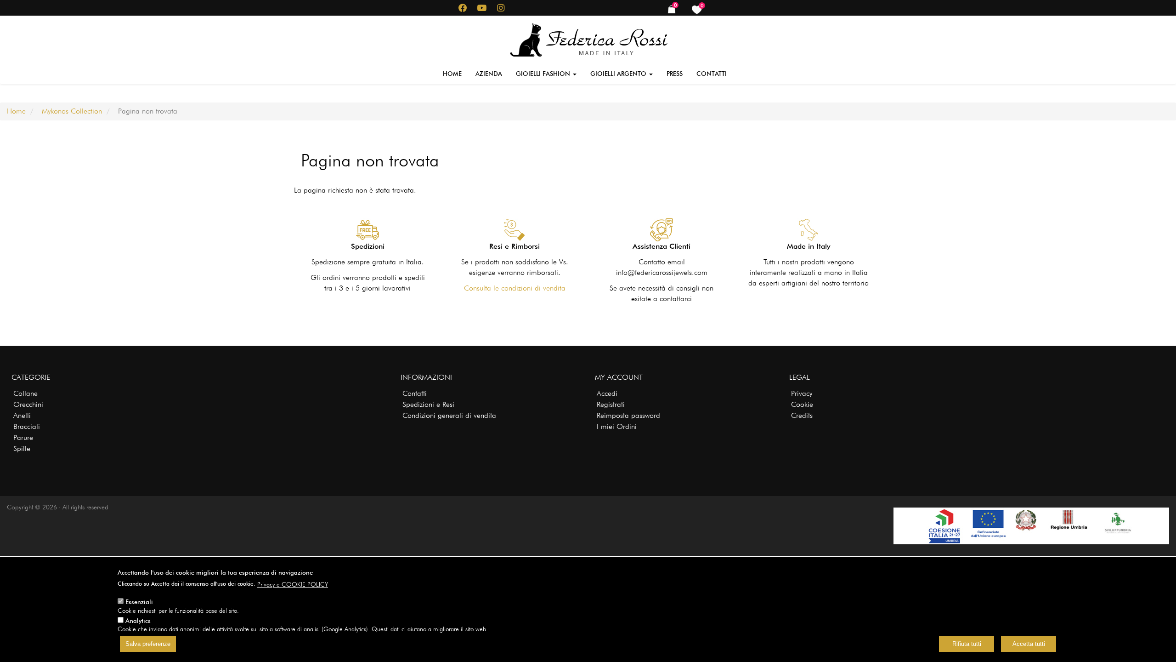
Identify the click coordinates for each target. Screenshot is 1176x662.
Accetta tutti (1028, 644)
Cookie (802, 404)
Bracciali (26, 426)
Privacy (801, 393)
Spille (21, 448)
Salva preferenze (147, 644)
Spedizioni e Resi (428, 404)
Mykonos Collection (72, 111)
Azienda (488, 73)
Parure (23, 437)
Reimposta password (628, 415)
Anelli (22, 415)
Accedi (607, 393)
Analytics (138, 620)
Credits (802, 415)
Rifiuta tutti (966, 644)
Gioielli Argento (619, 73)
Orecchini (28, 404)
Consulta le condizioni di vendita (514, 288)
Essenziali (139, 601)
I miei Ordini (617, 426)
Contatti (711, 73)
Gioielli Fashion (544, 73)
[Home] (588, 38)
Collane (25, 393)
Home (452, 73)
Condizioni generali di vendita (449, 415)
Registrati (611, 404)
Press (675, 73)
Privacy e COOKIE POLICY (292, 584)
